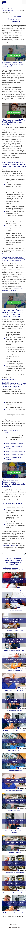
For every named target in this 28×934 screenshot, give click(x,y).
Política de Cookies (17, 923)
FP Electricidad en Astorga (14, 590)
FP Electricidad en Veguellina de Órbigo (14, 893)
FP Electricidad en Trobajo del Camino (14, 872)
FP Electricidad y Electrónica (10, 568)
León (21, 569)
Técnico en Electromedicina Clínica (15, 451)
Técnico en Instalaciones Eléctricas (15, 454)
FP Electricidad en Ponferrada (14, 790)
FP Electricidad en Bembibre (14, 610)
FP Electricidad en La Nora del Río (14, 690)
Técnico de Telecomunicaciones (14, 443)
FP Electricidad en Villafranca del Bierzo (14, 913)
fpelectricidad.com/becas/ (9, 379)
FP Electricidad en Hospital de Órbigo (14, 650)
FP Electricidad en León (14, 750)
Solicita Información (14, 55)
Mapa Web (15, 924)
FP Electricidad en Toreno (14, 852)
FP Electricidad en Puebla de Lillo (14, 810)
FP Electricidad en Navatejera (14, 770)
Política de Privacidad (7, 923)
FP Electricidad (6, 9)
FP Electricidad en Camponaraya (14, 630)
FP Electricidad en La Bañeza (14, 670)
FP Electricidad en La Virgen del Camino (14, 730)
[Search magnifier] (25, 555)
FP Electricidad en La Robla (14, 710)
